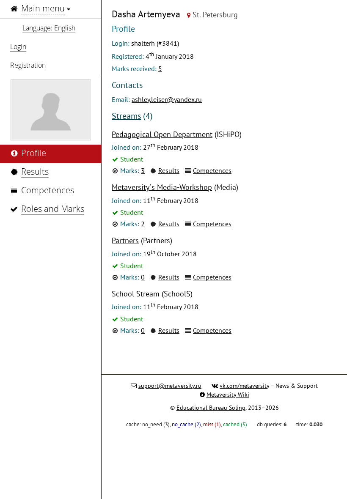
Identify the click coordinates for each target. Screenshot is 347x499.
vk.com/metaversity (244, 385)
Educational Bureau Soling (210, 407)
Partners (125, 240)
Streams (126, 115)
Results (168, 170)
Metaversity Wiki (228, 394)
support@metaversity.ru (169, 385)
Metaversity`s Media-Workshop (162, 187)
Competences (212, 170)
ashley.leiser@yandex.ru (167, 99)
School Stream (136, 294)
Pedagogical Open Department (162, 134)
